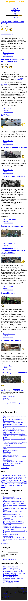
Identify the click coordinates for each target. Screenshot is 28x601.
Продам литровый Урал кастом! (12, 424)
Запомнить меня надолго (9, 554)
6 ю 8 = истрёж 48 (8, 421)
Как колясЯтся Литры (9, 576)
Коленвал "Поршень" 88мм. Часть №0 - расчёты (12, 60)
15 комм (5, 110)
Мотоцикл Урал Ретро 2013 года (13, 570)
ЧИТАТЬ (15, 8)
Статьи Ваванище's (9, 243)
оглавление (9, 588)
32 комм (5, 335)
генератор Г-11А (8, 536)
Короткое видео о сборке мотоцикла (14, 571)
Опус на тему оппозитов (10, 566)
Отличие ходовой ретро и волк (12, 429)
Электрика (8, 475)
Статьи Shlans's (7, 366)
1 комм (5, 367)
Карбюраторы (19, 482)
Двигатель (18, 483)
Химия (24, 475)
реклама (5, 597)
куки (10, 592)
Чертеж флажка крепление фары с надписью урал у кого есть (13, 431)
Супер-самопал (8, 477)
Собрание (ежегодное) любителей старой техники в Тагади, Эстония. (13, 250)
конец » (23, 403)
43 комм (5, 398)
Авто (5, 485)
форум (11, 587)
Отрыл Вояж (7, 524)
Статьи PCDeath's (8, 53)
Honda (16, 485)
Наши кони (9, 480)
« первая (3, 403)
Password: (4, 553)
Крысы (8, 482)
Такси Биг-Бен (7, 460)
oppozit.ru (11, 485)
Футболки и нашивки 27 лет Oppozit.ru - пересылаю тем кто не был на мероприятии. (15, 443)
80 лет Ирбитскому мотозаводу (13, 176)
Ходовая (18, 475)
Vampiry (5, 513)
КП (15, 13)
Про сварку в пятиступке (11, 340)
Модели (3, 482)
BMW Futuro (6, 115)
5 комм (5, 171)
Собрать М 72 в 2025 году (11, 534)
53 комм (5, 245)
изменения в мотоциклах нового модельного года (12, 389)
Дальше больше (8, 56)
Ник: (2, 551)
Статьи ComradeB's (9, 334)
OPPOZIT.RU (24, 588)
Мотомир (16, 480)
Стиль (24, 477)
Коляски (12, 482)
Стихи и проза (18, 477)
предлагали (4, 84)
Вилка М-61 (7, 452)
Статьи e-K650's (8, 286)
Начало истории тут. (7, 33)
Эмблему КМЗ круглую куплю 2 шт (14, 434)
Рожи (2, 478)
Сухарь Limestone (8, 293)
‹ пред (7, 403)
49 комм (5, 54)
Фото (2, 477)
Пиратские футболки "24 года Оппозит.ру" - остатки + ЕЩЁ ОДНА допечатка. (14, 516)
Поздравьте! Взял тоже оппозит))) (13, 523)
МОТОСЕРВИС (8, 583)
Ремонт (10, 478)
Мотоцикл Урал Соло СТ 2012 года (14, 573)
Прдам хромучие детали (10, 450)
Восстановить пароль (9, 559)
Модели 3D (22, 480)
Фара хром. (6, 453)
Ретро (6, 478)
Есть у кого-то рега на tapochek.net (13, 419)
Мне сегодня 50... (8, 519)
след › (19, 403)
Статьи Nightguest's (9, 396)
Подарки (3, 480)
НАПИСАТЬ (15, 11)
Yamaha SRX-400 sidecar (10, 575)
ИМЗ (2, 483)
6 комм (5, 142)
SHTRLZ (25, 591)
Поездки (19, 478)
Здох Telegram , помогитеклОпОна (13, 422)
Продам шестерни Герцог (11, 455)
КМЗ (25, 482)
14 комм (5, 221)
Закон (5, 483)
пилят (21, 78)
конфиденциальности (8, 596)
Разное (15, 478)
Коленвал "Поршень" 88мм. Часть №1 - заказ (12, 23)
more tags (3, 487)
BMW (20, 485)
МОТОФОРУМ (15, 10)
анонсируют (18, 79)
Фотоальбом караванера (10, 568)
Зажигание (11, 483)
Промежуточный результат (12, 226)
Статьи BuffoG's (8, 141)
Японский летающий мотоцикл (14, 147)
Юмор (2, 475)
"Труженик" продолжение (11, 581)
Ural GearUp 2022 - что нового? (14, 372)
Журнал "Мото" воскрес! (11, 526)
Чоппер (13, 475)
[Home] (14, 2)
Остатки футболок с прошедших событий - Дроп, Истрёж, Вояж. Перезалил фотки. (13, 463)
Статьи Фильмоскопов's (10, 219)
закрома (5, 593)
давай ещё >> (5, 468)
